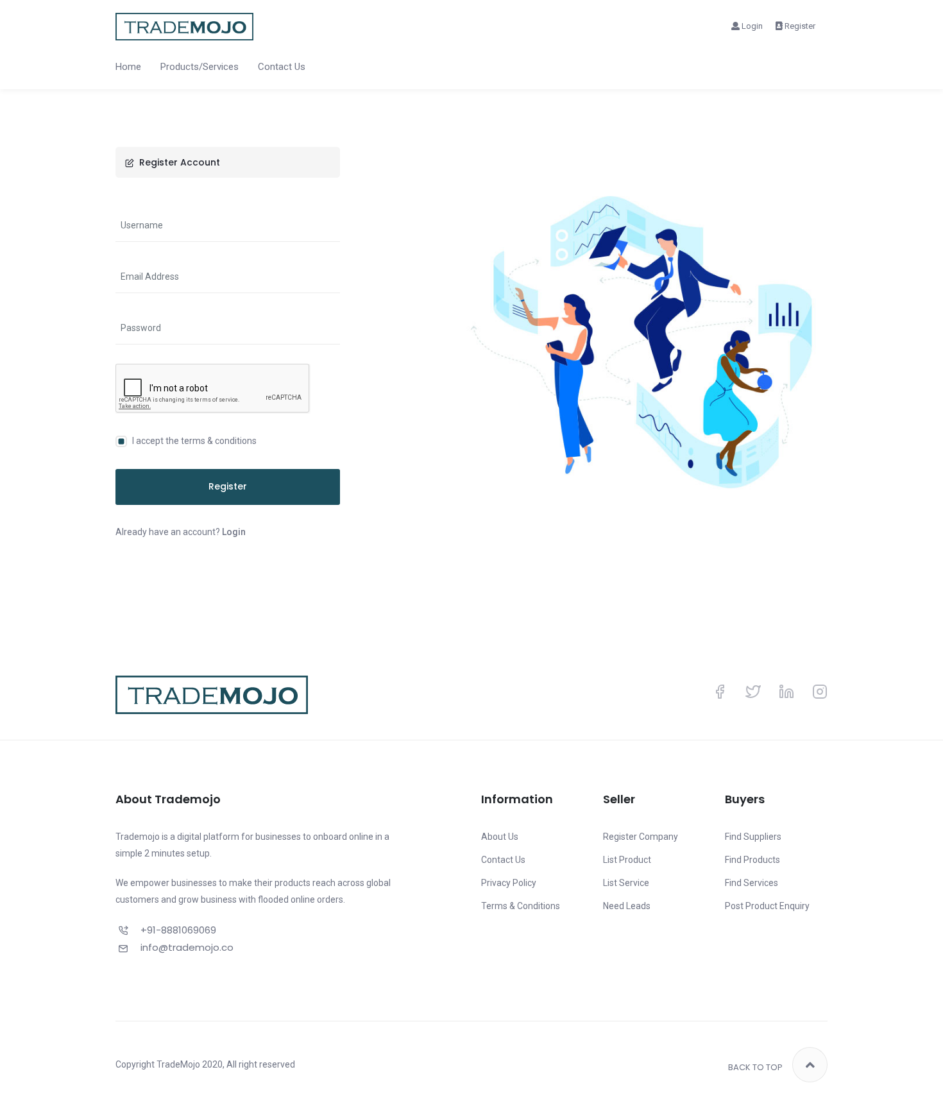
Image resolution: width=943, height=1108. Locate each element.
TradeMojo (178, 1064)
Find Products (752, 860)
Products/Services (199, 66)
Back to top (755, 1067)
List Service (626, 883)
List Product (627, 860)
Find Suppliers (753, 836)
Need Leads (626, 906)
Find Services (751, 883)
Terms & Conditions (520, 906)
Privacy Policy (508, 883)
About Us (499, 836)
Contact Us (281, 66)
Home (128, 66)
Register (799, 26)
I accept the (193, 441)
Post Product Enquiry (767, 906)
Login (751, 26)
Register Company (640, 836)
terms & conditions (219, 441)
